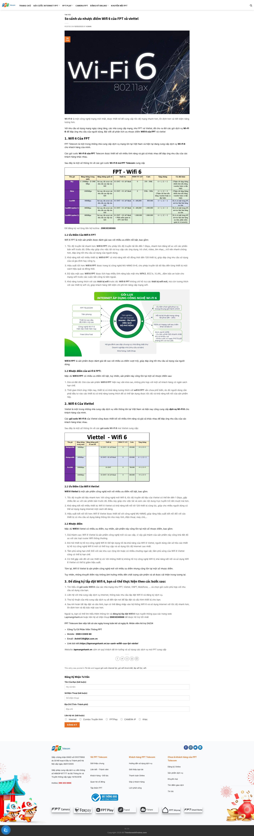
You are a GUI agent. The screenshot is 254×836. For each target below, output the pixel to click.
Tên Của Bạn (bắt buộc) (75, 682)
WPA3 (143, 273)
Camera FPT (82, 5)
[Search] (251, 5)
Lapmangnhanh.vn (74, 617)
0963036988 (108, 228)
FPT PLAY (66, 5)
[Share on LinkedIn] (137, 658)
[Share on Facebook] (117, 658)
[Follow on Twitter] (195, 747)
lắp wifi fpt (138, 668)
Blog (127, 829)
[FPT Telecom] (8, 5)
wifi (144, 668)
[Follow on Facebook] (186, 747)
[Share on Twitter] (122, 658)
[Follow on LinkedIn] (200, 747)
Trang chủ (25, 5)
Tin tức (68, 15)
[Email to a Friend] (127, 658)
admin (88, 26)
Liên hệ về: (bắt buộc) (75, 715)
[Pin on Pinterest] (132, 658)
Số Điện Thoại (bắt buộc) (76, 693)
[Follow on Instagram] (191, 747)
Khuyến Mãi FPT (119, 5)
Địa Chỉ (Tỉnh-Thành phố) (76, 704)
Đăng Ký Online (98, 5)
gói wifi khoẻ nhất (125, 668)
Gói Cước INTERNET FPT (45, 5)
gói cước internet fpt (109, 668)
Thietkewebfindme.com (135, 832)
